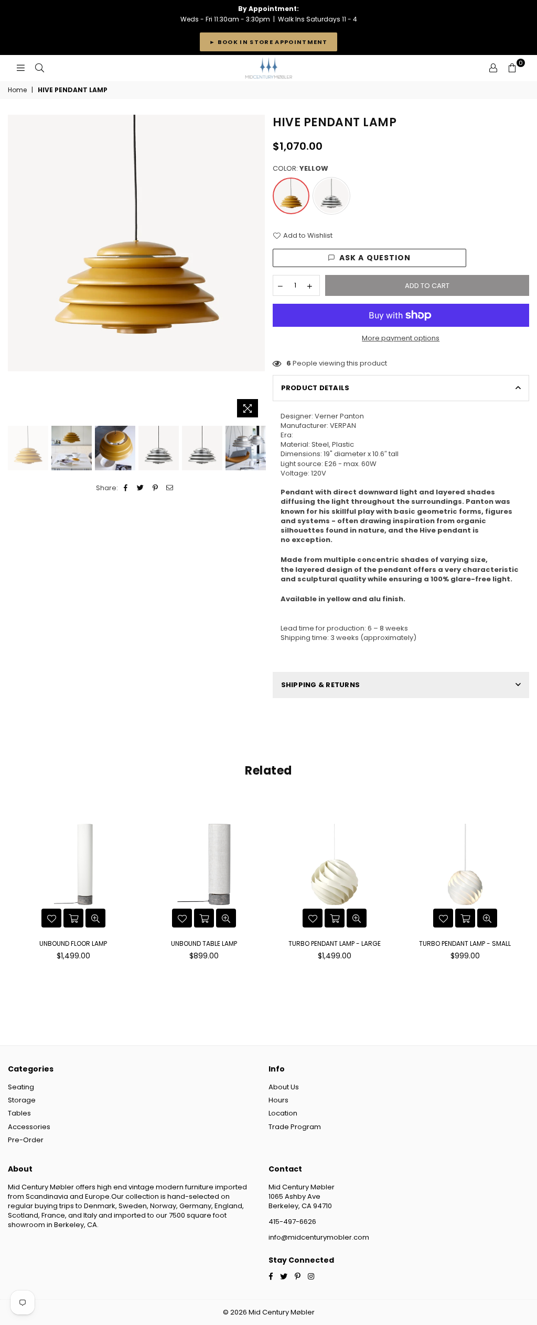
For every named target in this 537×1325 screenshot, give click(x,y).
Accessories (29, 1127)
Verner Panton (339, 416)
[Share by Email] (170, 488)
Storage (22, 1100)
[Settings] (493, 68)
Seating (21, 1087)
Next (255, 269)
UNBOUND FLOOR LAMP (73, 943)
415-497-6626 (292, 1222)
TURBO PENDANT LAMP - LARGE (334, 943)
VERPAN (343, 425)
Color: (300, 168)
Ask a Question (375, 257)
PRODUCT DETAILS (315, 388)
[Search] (39, 68)
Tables (19, 1113)
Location (282, 1113)
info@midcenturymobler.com (318, 1237)
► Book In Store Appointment (268, 42)
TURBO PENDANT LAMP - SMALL (465, 943)
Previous (17, 269)
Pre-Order (26, 1140)
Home (17, 90)
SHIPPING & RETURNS (320, 685)
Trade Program (294, 1127)
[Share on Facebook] (126, 488)
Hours (278, 1100)
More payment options (400, 338)
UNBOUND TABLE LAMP (204, 943)
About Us (283, 1087)
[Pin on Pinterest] (155, 488)
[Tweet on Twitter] (141, 488)
